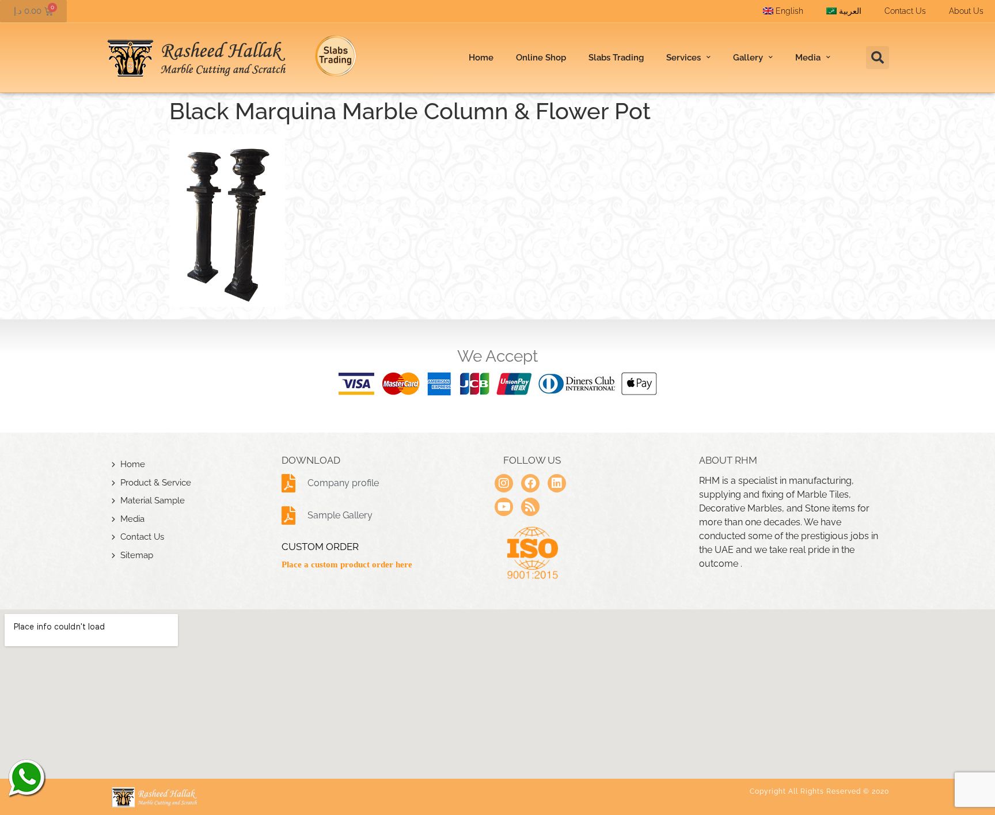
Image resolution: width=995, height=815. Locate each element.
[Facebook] (530, 483)
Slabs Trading (616, 57)
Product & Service (155, 482)
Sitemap (136, 555)
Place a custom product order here (347, 564)
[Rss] (530, 507)
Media (132, 519)
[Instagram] (504, 483)
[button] (877, 57)
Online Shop (541, 57)
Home (481, 57)
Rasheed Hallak (26, 777)
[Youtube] (504, 507)
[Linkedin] (557, 483)
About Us (966, 11)
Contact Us (905, 11)
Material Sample (152, 500)
